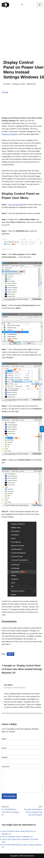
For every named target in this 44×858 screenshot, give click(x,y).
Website (5, 757)
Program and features (10, 134)
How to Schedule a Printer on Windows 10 (17, 837)
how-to (10, 654)
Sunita (8, 84)
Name (4, 739)
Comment (6, 767)
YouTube (5, 92)
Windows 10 (31, 84)
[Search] (22, 4)
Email (4, 748)
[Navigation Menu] (39, 5)
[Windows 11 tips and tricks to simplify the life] (5, 5)
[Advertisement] (22, 37)
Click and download (15, 205)
